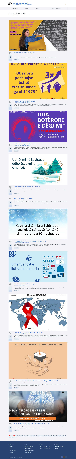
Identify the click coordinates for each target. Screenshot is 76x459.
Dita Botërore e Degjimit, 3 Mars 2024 (24, 144)
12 (19, 435)
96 (9, 437)
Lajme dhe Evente (27, 102)
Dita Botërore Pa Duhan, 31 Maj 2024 (24, 52)
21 (24, 435)
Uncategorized (27, 242)
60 (46, 435)
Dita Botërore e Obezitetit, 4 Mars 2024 (25, 101)
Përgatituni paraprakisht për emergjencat (26, 284)
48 (39, 435)
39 (34, 435)
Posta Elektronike (28, 452)
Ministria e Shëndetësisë (29, 446)
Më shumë (15, 59)
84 (60, 435)
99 (11, 437)
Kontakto (11, 452)
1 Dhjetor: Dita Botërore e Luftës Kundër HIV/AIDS (28, 332)
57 (44, 435)
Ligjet (11, 448)
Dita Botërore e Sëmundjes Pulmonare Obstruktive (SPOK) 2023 (32, 423)
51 (41, 435)
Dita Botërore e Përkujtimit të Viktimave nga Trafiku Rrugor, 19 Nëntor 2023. (36, 381)
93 (65, 435)
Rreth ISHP (15, 8)
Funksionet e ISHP (13, 450)
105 (14, 437)
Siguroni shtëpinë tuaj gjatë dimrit (23, 198)
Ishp (23, 102)
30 (29, 435)
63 (48, 435)
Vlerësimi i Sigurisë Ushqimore (45, 446)
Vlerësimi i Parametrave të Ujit (45, 448)
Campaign (19, 102)
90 (63, 435)
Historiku (11, 446)
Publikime (37, 8)
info (22, 102)
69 (51, 435)
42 (36, 435)
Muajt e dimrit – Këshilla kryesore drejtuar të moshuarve (30, 241)
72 (53, 435)
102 (12, 437)
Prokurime (57, 448)
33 (31, 435)
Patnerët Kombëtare (28, 448)
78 (56, 435)
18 (22, 435)
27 (27, 435)
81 (58, 435)
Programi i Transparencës (56, 8)
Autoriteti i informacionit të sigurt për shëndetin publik (22, 4)
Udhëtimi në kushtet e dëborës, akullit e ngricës (27, 186)
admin (16, 102)
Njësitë (26, 8)
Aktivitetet (19, 382)
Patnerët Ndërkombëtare (29, 450)
